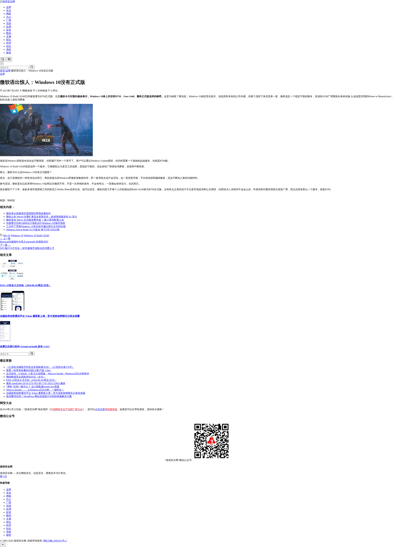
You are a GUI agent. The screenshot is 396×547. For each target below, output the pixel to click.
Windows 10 (17, 235)
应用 (8, 26)
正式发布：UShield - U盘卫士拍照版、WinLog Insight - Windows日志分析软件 (47, 373)
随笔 (8, 52)
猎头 (8, 39)
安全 (8, 10)
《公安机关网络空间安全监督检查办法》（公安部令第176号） (40, 367)
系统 (8, 49)
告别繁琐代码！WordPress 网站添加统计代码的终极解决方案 (39, 396)
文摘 (8, 36)
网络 (8, 13)
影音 (8, 30)
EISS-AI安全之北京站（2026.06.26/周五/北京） (25, 285)
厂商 (8, 20)
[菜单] (9, 59)
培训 (8, 23)
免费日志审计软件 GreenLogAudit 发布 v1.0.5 (25, 346)
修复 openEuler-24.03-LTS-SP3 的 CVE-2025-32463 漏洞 (35, 383)
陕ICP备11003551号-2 (55, 540)
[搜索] (3, 59)
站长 (8, 46)
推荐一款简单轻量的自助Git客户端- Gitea (28, 370)
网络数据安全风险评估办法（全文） (26, 377)
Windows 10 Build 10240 (36, 235)
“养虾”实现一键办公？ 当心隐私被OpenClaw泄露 (32, 386)
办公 (8, 17)
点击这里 (106, 409)
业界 (8, 7)
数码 (8, 33)
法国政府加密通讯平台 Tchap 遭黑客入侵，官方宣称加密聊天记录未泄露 (40, 316)
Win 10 (6, 235)
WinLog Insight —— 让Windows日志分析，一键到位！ (35, 390)
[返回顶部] (3, 545)
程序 (8, 43)
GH (5, 476)
